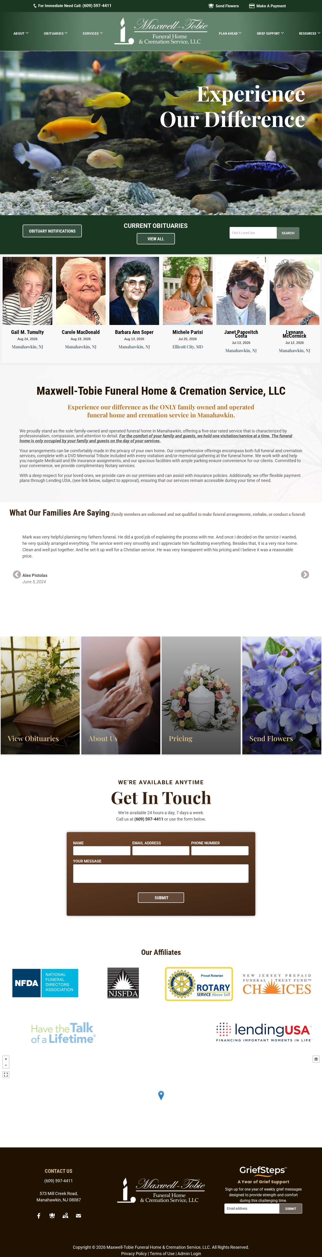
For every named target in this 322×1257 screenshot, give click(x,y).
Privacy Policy (134, 1253)
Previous (17, 575)
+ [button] (6, 1059)
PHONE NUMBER (205, 843)
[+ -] (161, 1100)
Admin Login (189, 1253)
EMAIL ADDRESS (146, 843)
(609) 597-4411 (97, 5)
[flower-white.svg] (52, 1218)
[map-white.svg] (65, 1218)
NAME (78, 843)
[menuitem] (21, 33)
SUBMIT (290, 1209)
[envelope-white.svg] (78, 1218)
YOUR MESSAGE (87, 861)
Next (305, 575)
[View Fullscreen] (6, 1075)
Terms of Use (162, 1253)
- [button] (6, 1065)
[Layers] (316, 1059)
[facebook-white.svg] (39, 1218)
